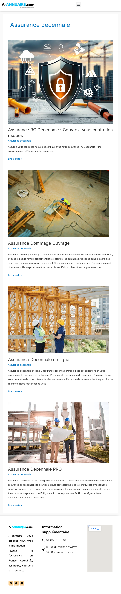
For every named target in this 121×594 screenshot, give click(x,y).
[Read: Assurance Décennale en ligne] (58, 319)
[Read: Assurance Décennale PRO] (58, 432)
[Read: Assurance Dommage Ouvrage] (58, 203)
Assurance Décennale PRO (35, 469)
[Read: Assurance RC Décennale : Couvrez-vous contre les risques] (60, 81)
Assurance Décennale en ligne (38, 359)
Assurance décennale (19, 140)
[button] (78, 4)
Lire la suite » (15, 158)
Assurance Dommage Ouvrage (39, 243)
